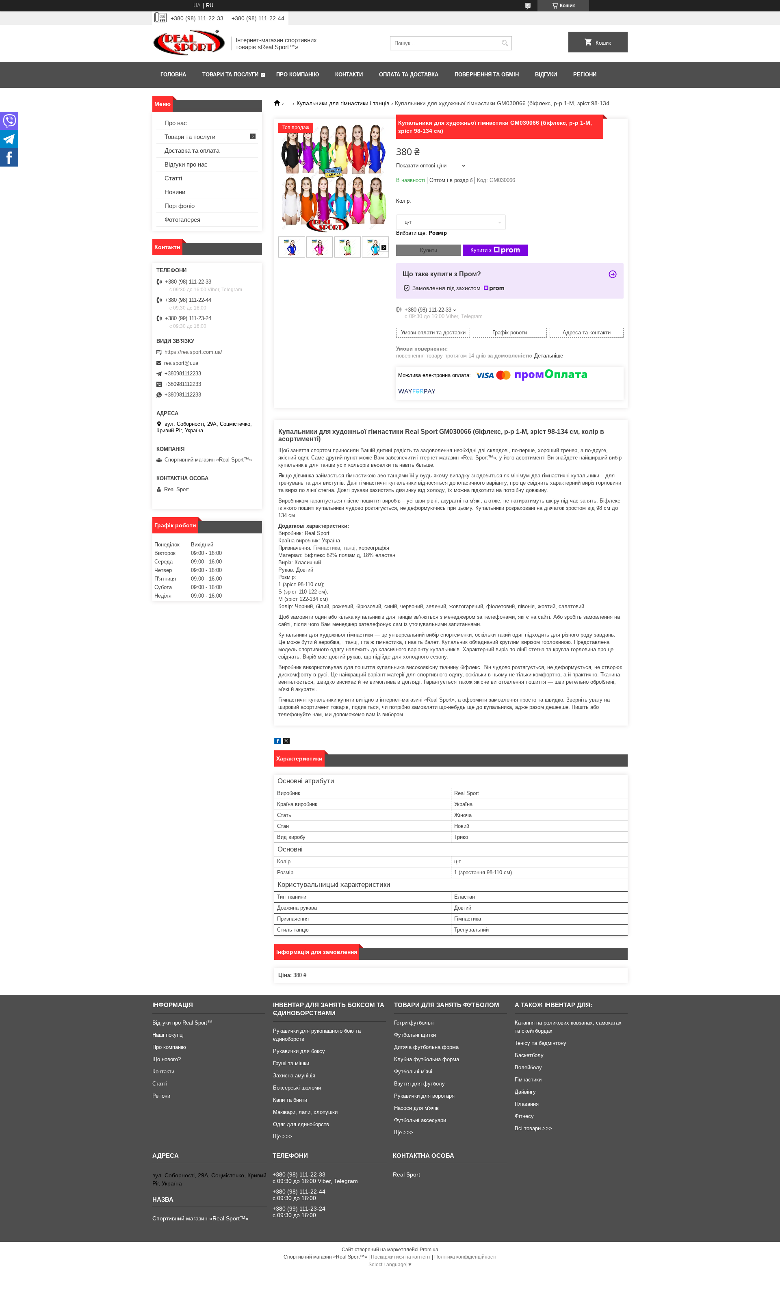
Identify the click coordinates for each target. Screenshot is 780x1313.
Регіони (584, 75)
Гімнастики (528, 1080)
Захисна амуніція (294, 1075)
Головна (173, 75)
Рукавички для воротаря (424, 1096)
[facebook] (277, 742)
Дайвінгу (525, 1092)
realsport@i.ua (181, 363)
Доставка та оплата (192, 150)
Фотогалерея (182, 219)
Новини (175, 191)
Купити (428, 250)
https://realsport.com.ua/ (193, 352)
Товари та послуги (230, 75)
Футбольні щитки (415, 1035)
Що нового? (166, 1059)
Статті (173, 178)
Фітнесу (524, 1116)
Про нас (176, 122)
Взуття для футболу (419, 1084)
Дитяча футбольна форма (426, 1047)
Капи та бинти (290, 1100)
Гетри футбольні (414, 1023)
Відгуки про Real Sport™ (182, 1023)
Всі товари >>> (533, 1128)
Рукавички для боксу (299, 1051)
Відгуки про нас (186, 164)
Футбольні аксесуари (420, 1120)
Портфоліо (180, 205)
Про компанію (297, 75)
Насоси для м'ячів (416, 1108)
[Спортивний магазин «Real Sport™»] (188, 43)
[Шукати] (505, 43)
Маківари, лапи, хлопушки (305, 1112)
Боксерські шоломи (297, 1088)
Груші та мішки (291, 1063)
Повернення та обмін (487, 75)
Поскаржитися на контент (401, 1257)
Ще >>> (282, 1136)
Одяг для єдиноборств (301, 1124)
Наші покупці (168, 1035)
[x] (286, 742)
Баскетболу (529, 1055)
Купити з (481, 250)
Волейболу (528, 1067)
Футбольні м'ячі (413, 1071)
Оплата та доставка (408, 75)
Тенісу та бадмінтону (540, 1043)
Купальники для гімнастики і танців (343, 103)
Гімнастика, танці (334, 548)
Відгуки (546, 75)
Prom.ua (429, 1249)
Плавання (527, 1104)
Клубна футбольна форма (426, 1059)
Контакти (349, 75)
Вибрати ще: (421, 233)
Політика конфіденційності (465, 1257)
